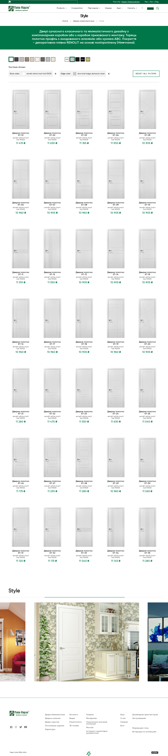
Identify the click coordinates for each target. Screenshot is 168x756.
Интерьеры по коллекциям (144, 732)
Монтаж (89, 727)
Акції (122, 715)
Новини (108, 8)
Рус (151, 2)
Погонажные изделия (54, 726)
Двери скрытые (52, 722)
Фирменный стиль (140, 728)
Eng (156, 2)
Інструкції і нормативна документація (96, 732)
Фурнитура (50, 729)
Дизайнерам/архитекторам (145, 715)
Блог (122, 726)
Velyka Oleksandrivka (130, 2)
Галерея (90, 715)
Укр (146, 2)
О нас (123, 718)
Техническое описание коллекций (96, 723)
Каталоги (73, 715)
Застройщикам (139, 718)
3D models (74, 726)
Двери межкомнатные (83, 21)
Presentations (75, 722)
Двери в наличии (53, 718)
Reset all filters (146, 74)
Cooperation (77, 8)
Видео (72, 718)
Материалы (91, 718)
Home (65, 21)
